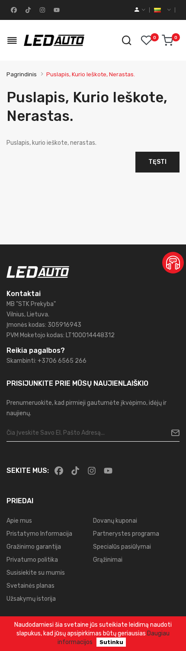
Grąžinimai (107, 559)
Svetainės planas (30, 585)
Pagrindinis (21, 74)
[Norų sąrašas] (146, 40)
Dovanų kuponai (115, 520)
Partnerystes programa (126, 533)
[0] (167, 40)
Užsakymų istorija (31, 598)
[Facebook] (12, 9)
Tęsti (157, 162)
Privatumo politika (32, 559)
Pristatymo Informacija (39, 533)
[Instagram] (41, 9)
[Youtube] (55, 9)
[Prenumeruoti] (172, 433)
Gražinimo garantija (33, 546)
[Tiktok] (27, 9)
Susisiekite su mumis (35, 572)
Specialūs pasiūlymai (122, 546)
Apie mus (19, 520)
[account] (140, 10)
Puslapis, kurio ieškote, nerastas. (90, 74)
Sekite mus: (27, 470)
